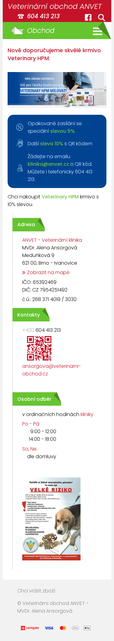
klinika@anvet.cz (48, 164)
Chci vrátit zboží (36, 590)
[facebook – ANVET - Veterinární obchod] (88, 17)
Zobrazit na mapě (48, 272)
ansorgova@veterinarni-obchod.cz (51, 370)
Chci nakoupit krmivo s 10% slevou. (53, 200)
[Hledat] (101, 17)
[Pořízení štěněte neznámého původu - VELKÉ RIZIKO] (46, 561)
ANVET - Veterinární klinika (52, 240)
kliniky (87, 414)
